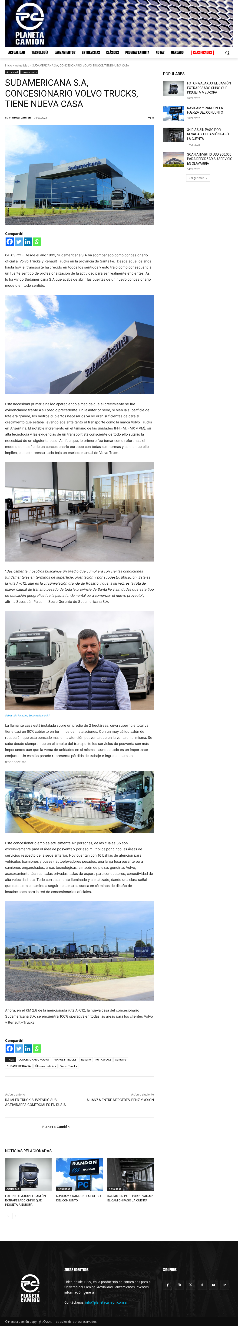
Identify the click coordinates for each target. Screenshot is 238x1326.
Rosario (86, 1059)
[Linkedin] (28, 241)
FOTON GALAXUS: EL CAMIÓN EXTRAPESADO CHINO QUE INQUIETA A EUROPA (25, 1200)
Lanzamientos (29, 72)
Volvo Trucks (68, 1066)
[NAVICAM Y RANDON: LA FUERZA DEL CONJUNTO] (79, 1174)
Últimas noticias (45, 1066)
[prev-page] (8, 1216)
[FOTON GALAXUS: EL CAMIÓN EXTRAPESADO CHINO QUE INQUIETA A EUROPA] (28, 1174)
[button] (227, 52)
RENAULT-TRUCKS (65, 1059)
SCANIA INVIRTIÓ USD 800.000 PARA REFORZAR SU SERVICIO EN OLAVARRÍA (209, 159)
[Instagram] (179, 1285)
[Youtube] (213, 1285)
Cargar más (196, 178)
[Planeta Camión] (23, 1127)
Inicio (8, 65)
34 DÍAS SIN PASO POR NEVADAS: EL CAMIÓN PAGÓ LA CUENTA (208, 134)
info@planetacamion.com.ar (106, 1302)
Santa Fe (120, 1059)
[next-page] (15, 1216)
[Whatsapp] (37, 241)
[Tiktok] (202, 1285)
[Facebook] (10, 241)
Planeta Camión (20, 117)
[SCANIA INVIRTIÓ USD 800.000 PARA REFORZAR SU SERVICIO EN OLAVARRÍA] (173, 159)
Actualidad (22, 65)
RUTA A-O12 (103, 1059)
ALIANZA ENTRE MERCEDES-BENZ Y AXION (120, 1100)
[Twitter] (19, 241)
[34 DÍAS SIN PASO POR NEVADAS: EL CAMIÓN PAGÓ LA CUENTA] (130, 1174)
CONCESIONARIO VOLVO (34, 1059)
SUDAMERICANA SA (19, 1066)
